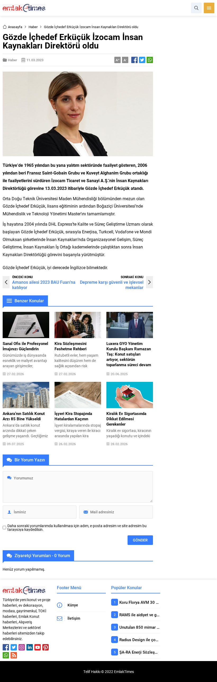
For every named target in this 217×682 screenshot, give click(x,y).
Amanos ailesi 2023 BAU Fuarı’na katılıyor (43, 284)
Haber (33, 26)
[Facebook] (6, 647)
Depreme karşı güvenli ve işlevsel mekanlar (111, 284)
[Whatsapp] (6, 655)
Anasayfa (15, 26)
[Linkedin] (29, 647)
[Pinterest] (45, 647)
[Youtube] (37, 647)
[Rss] (14, 655)
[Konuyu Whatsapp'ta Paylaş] (150, 60)
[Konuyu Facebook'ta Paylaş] (134, 60)
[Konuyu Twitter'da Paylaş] (142, 60)
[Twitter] (14, 647)
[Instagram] (22, 647)
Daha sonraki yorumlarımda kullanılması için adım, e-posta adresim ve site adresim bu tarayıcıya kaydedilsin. (77, 527)
